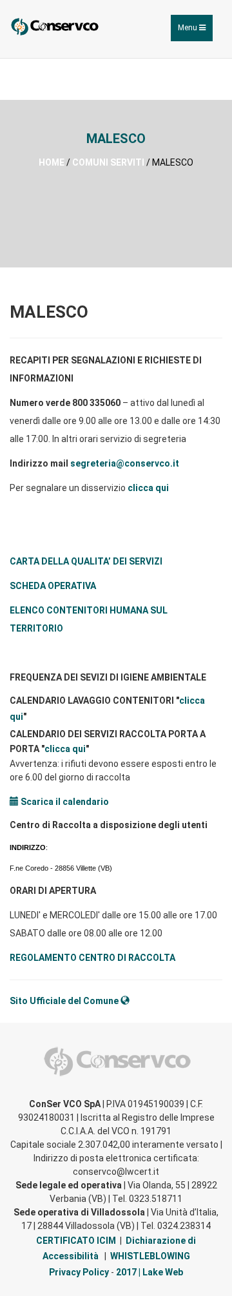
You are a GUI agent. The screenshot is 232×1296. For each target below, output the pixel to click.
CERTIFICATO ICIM (76, 1240)
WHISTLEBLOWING (150, 1256)
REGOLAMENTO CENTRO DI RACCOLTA (92, 958)
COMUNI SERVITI (108, 162)
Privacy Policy (79, 1272)
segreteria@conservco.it (124, 463)
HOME (51, 162)
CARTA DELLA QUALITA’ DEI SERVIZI (86, 561)
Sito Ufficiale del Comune (65, 1001)
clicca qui (148, 488)
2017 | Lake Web (149, 1272)
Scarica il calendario (64, 802)
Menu (195, 32)
